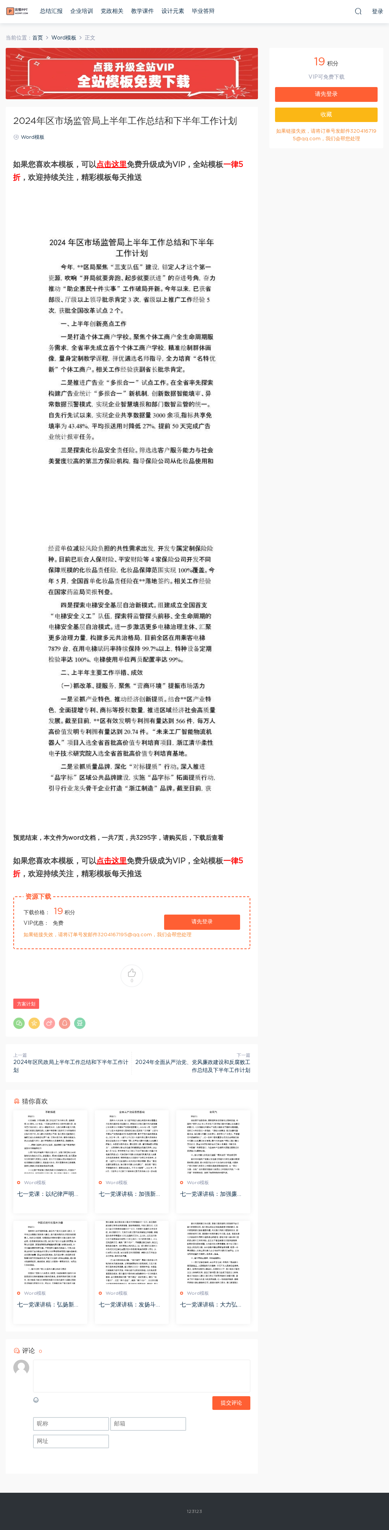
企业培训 (81, 11)
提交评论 (231, 1403)
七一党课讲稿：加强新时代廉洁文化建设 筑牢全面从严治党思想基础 (131, 1194)
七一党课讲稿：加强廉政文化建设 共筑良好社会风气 (212, 1194)
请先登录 (202, 921)
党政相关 (112, 11)
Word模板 (32, 137)
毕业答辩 (203, 11)
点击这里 (111, 164)
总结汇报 (51, 11)
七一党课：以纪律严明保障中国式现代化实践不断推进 (48, 1194)
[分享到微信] (19, 1023)
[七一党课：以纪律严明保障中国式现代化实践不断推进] (50, 1141)
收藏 (326, 114)
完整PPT (17, 11)
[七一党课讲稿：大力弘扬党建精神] (213, 1252)
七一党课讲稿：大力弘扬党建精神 (211, 1305)
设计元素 (172, 11)
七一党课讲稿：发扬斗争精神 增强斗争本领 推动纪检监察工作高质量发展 (130, 1305)
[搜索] (358, 11)
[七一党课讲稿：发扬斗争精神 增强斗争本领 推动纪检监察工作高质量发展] (132, 1252)
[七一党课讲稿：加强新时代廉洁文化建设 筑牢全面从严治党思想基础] (132, 1141)
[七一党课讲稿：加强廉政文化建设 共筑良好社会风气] (213, 1141)
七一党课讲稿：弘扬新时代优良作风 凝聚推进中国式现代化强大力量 (49, 1305)
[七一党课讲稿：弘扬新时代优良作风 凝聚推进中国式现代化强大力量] (50, 1252)
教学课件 (142, 11)
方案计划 (26, 1004)
